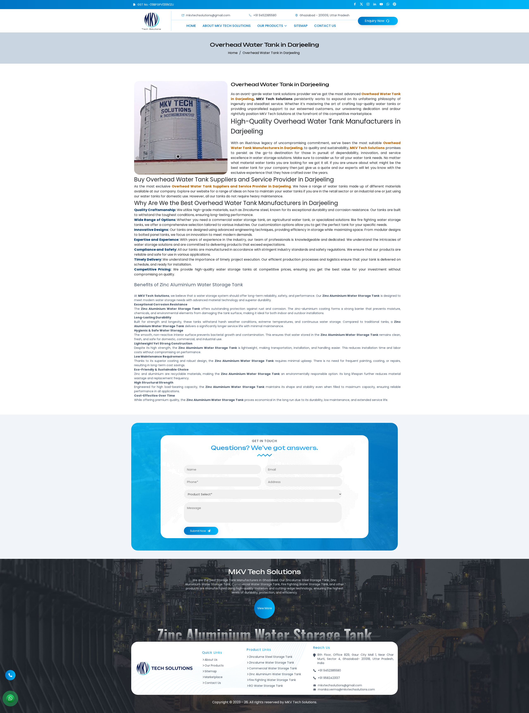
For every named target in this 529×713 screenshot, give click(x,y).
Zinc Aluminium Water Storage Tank (275, 674)
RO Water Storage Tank (266, 686)
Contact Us (325, 25)
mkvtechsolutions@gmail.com (208, 15)
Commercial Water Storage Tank (273, 668)
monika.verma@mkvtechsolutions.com (346, 689)
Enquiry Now (374, 20)
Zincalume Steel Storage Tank (270, 657)
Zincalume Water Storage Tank (271, 663)
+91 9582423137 (329, 678)
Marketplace (214, 677)
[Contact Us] (10, 676)
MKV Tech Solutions (275, 113)
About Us (211, 660)
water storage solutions (272, 157)
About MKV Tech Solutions (227, 25)
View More (264, 608)
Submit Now (198, 531)
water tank (272, 94)
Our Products (270, 25)
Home (191, 25)
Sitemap (300, 25)
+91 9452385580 (264, 15)
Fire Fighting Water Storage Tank (272, 680)
